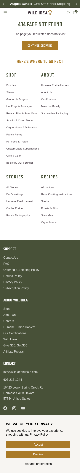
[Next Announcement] (76, 4)
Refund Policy (12, 276)
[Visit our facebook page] (5, 408)
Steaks (10, 92)
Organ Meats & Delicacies (21, 127)
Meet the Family (50, 106)
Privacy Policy (39, 434)
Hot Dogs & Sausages (19, 106)
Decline (38, 454)
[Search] (68, 12)
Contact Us (10, 257)
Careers (8, 321)
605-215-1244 (12, 379)
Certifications (48, 99)
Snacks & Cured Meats (19, 120)
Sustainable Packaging (54, 113)
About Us (46, 92)
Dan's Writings (14, 194)
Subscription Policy (16, 288)
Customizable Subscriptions (22, 148)
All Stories (12, 187)
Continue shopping (40, 45)
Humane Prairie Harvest (55, 85)
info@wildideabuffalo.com (20, 372)
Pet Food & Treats (17, 141)
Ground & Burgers (17, 99)
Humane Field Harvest (19, 201)
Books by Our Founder (19, 162)
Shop (6, 308)
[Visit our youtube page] (23, 408)
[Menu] (5, 12)
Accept (38, 444)
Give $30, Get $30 (15, 345)
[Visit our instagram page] (14, 408)
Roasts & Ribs (49, 208)
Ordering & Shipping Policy (21, 269)
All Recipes (47, 187)
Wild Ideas (10, 339)
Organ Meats (49, 222)
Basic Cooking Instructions (56, 194)
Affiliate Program (14, 351)
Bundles (11, 85)
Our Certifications (14, 333)
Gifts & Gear (13, 155)
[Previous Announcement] (3, 4)
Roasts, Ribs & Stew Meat (21, 113)
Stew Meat (47, 215)
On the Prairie (14, 208)
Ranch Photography (18, 215)
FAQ (6, 263)
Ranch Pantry (14, 134)
